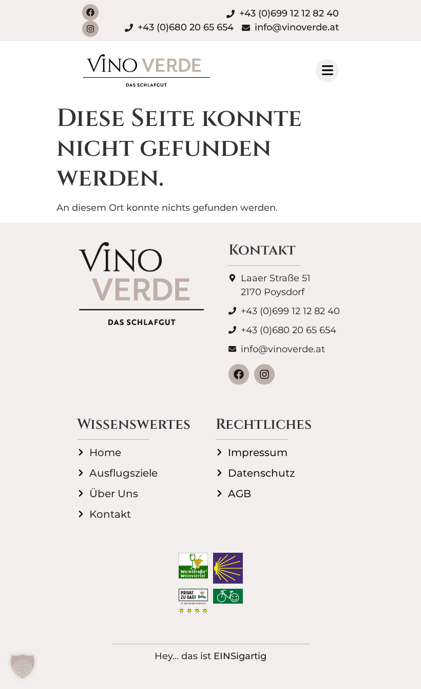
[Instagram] (90, 29)
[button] (22, 666)
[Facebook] (90, 12)
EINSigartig (240, 656)
